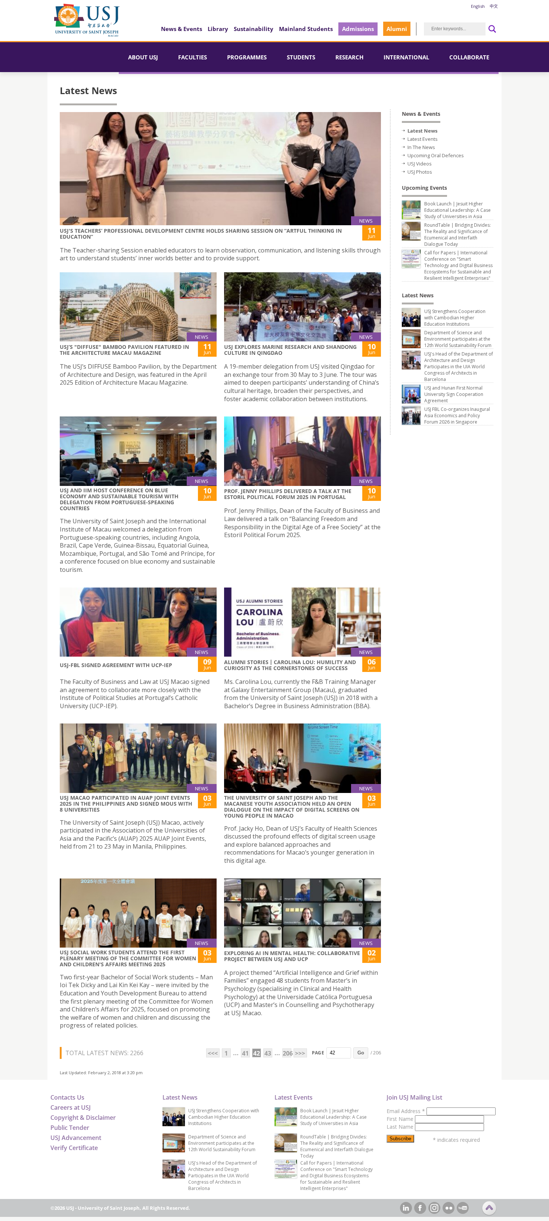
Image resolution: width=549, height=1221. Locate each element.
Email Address (406, 1111)
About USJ (143, 57)
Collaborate (469, 57)
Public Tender (69, 1128)
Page (318, 1053)
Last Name (401, 1126)
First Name (401, 1118)
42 (256, 1053)
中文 (494, 6)
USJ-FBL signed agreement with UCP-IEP (116, 665)
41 (245, 1053)
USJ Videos (419, 163)
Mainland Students (306, 28)
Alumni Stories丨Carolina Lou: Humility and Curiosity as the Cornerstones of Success (290, 665)
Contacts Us (67, 1097)
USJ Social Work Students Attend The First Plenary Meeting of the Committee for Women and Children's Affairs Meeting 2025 (128, 958)
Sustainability (253, 28)
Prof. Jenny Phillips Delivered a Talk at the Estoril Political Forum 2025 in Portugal (287, 494)
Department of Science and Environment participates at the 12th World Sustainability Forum (457, 338)
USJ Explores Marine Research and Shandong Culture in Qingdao (290, 349)
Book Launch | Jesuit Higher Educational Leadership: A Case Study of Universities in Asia (457, 210)
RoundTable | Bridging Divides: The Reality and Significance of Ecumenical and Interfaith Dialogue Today (457, 234)
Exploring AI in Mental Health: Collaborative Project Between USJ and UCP (292, 956)
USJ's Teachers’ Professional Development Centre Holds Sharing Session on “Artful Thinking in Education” (201, 233)
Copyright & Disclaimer (83, 1117)
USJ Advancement (75, 1138)
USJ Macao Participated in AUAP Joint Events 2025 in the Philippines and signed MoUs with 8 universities (126, 803)
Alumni (397, 28)
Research (349, 57)
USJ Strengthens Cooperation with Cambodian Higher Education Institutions (455, 317)
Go (360, 1053)
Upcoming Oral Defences (435, 155)
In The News (421, 147)
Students (301, 57)
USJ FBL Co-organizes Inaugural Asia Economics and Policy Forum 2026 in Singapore (457, 415)
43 (267, 1053)
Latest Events (422, 139)
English (478, 6)
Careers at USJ (70, 1107)
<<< (213, 1053)
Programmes (247, 57)
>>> (300, 1053)
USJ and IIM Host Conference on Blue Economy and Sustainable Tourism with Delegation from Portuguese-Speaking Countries (119, 499)
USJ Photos (419, 171)
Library (218, 28)
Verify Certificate (74, 1148)
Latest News (422, 130)
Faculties (192, 57)
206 (287, 1053)
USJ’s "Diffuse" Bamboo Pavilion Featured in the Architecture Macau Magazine (124, 349)
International (406, 57)
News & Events (181, 28)
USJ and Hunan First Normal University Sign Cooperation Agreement (453, 394)
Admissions (358, 28)
